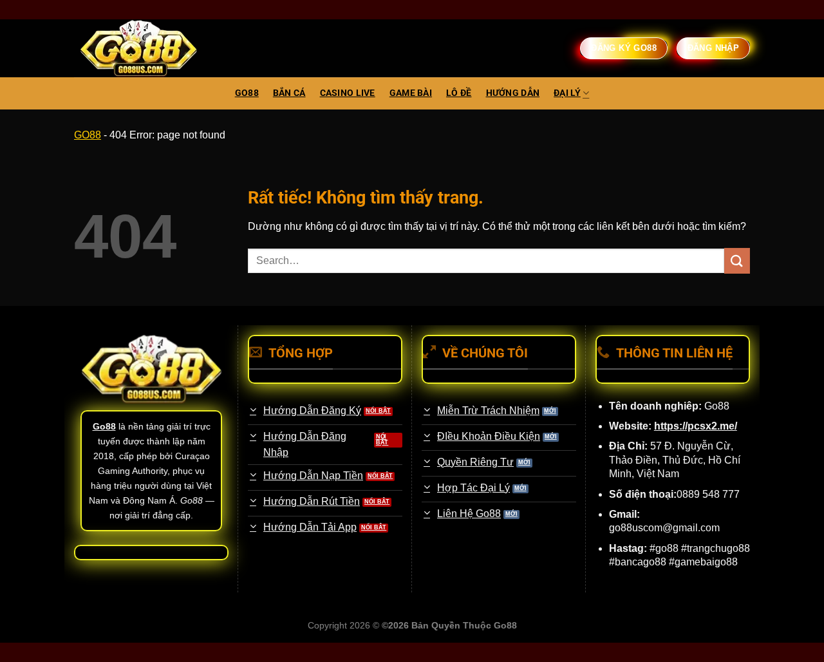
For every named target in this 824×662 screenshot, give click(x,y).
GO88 (247, 93)
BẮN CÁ (289, 93)
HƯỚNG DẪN (513, 93)
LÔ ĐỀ (458, 93)
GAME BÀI (410, 93)
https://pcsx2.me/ (695, 426)
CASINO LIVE (347, 93)
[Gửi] (737, 260)
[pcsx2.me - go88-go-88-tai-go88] (138, 48)
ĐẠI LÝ (567, 93)
